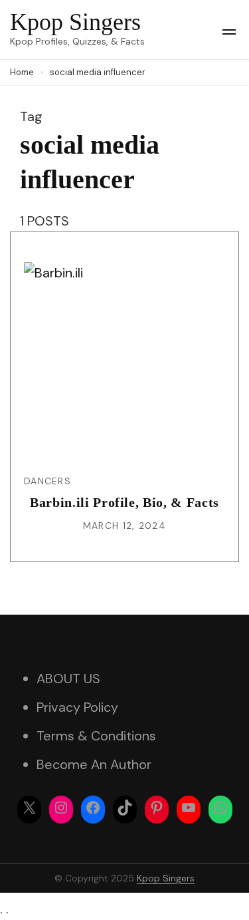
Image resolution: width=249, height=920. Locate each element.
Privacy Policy (77, 707)
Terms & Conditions (96, 735)
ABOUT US (68, 678)
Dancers (47, 481)
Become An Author (94, 764)
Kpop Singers (75, 22)
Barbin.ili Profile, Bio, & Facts (124, 502)
